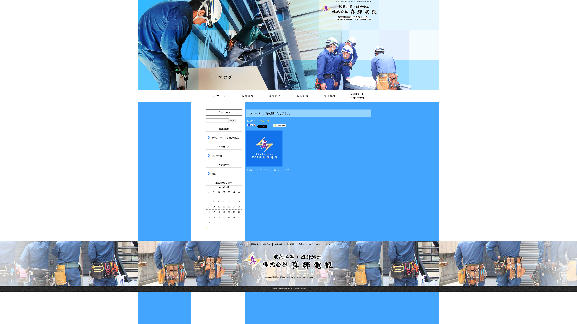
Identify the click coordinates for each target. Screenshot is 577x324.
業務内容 (274, 96)
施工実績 (302, 96)
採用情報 (247, 96)
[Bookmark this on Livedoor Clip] (251, 126)
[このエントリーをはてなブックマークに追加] (248, 126)
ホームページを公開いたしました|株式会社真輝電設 (353, 1)
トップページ (220, 96)
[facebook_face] (264, 164)
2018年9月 (217, 155)
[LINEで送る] (279, 126)
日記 (214, 173)
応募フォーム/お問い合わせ (357, 96)
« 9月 (208, 228)
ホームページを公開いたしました (227, 137)
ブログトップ (224, 112)
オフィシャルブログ (333, 244)
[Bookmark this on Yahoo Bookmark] (254, 126)
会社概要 (329, 96)
